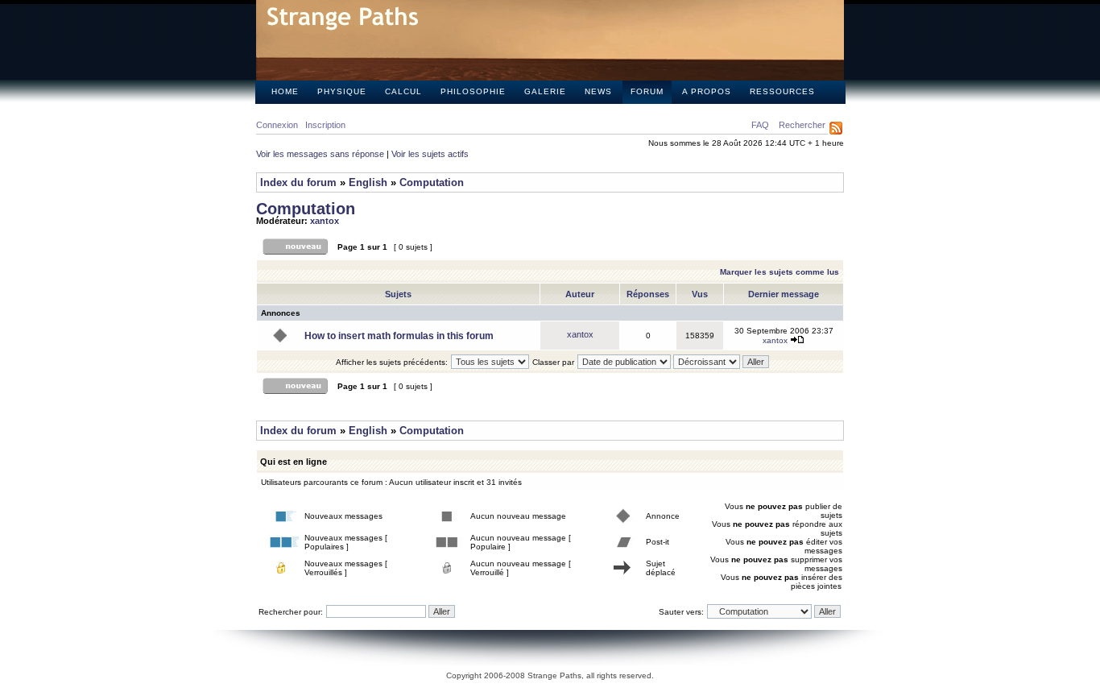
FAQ (760, 125)
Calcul (403, 91)
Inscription (325, 125)
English (368, 182)
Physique (341, 91)
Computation (431, 182)
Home (285, 91)
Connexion (277, 125)
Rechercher (802, 125)
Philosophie (473, 91)
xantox (324, 221)
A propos (706, 91)
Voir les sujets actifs (430, 154)
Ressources (782, 91)
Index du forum (298, 182)
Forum (647, 91)
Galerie (545, 91)
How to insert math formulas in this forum (399, 336)
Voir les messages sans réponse (320, 154)
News (598, 91)
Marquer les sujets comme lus (779, 271)
